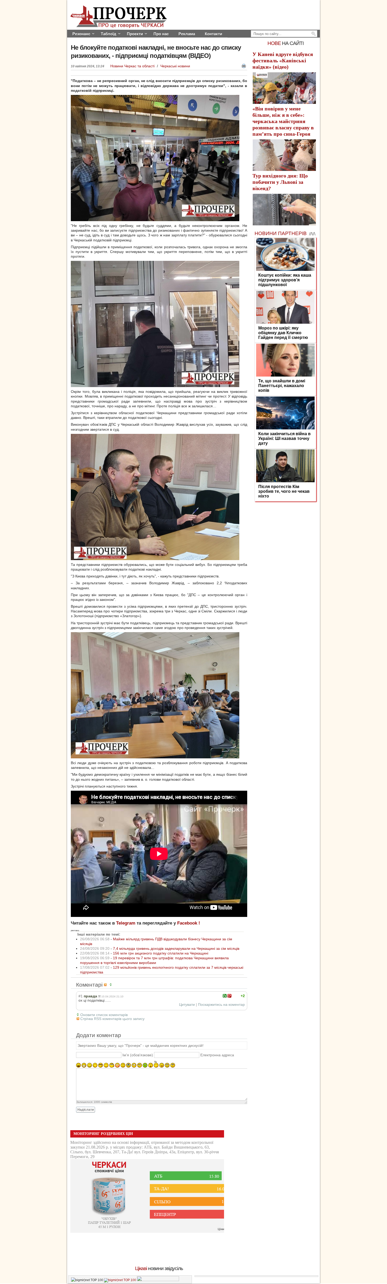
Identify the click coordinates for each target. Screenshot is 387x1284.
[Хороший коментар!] (225, 996)
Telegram (125, 923)
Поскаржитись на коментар (221, 1004)
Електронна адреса (217, 1055)
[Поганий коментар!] (229, 996)
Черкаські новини (175, 66)
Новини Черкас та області (133, 66)
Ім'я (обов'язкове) (137, 1055)
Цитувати (187, 1004)
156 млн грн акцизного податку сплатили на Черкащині (160, 953)
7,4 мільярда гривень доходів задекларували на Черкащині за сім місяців (176, 948)
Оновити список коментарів (104, 1015)
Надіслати (85, 1110)
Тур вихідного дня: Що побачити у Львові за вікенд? (280, 182)
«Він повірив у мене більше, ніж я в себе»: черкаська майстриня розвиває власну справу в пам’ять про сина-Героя (283, 121)
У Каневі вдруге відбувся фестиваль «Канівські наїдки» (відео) (282, 60)
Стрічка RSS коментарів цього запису (112, 1019)
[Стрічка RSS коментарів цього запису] (106, 985)
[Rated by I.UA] (158, 1280)
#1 (80, 996)
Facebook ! (188, 923)
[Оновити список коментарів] (112, 985)
